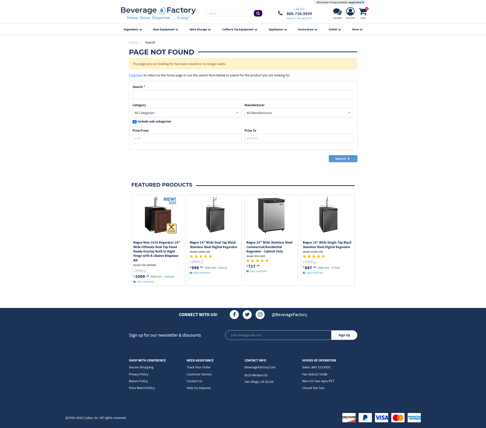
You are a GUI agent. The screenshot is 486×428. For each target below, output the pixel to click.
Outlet (333, 29)
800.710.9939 (320, 367)
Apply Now (355, 2)
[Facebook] (234, 314)
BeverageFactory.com (260, 367)
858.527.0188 (317, 374)
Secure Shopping (141, 367)
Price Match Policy (142, 388)
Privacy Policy (138, 374)
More (355, 29)
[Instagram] (260, 314)
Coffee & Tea (238, 29)
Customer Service (199, 374)
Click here (136, 75)
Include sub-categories (154, 121)
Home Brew (305, 29)
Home (133, 42)
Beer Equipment (163, 29)
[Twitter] (247, 314)
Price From (140, 130)
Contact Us (194, 381)
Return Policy (138, 381)
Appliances (276, 29)
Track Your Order (199, 367)
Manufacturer (255, 105)
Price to (250, 130)
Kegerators (131, 29)
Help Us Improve (199, 388)
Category (139, 105)
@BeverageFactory (289, 314)
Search (138, 87)
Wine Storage (198, 29)
